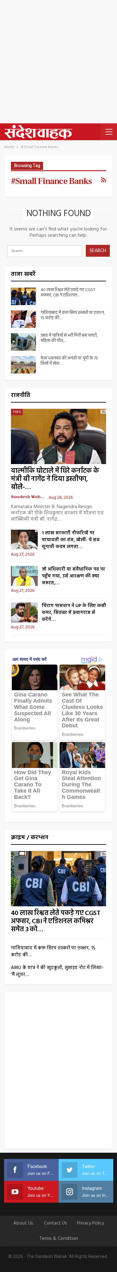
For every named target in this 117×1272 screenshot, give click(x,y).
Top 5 (17, 411)
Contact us (55, 1223)
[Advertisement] (58, 61)
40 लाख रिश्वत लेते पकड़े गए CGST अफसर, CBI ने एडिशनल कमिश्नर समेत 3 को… (55, 921)
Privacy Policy (90, 1223)
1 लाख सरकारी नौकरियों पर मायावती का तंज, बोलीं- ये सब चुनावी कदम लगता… (71, 540)
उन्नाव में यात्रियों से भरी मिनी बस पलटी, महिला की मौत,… (69, 338)
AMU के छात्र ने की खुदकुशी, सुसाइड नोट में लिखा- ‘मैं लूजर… (57, 971)
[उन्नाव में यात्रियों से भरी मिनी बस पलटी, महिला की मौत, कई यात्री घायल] (23, 342)
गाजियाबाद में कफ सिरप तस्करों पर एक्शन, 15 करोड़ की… (73, 315)
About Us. (23, 1223)
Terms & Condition (58, 1238)
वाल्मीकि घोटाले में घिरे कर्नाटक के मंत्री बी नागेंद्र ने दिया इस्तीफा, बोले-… (55, 479)
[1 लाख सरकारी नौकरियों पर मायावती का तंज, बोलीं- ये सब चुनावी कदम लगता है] (24, 540)
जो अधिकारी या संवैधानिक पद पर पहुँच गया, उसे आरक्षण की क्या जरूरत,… (73, 576)
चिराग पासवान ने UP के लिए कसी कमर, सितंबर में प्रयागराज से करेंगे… (74, 612)
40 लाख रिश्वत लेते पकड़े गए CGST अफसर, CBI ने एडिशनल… (68, 292)
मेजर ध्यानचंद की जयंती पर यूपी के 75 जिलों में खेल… (69, 361)
